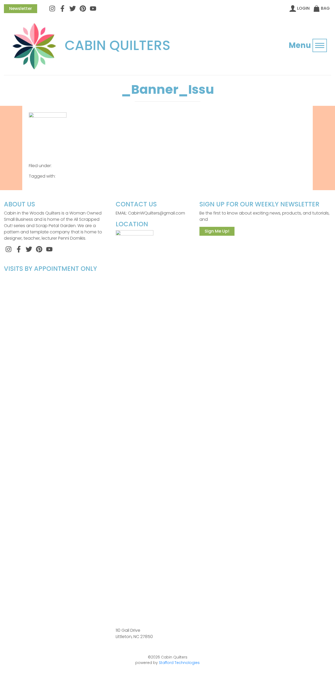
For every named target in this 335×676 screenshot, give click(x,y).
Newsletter (20, 9)
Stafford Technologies (179, 662)
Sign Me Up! (217, 231)
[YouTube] (93, 8)
